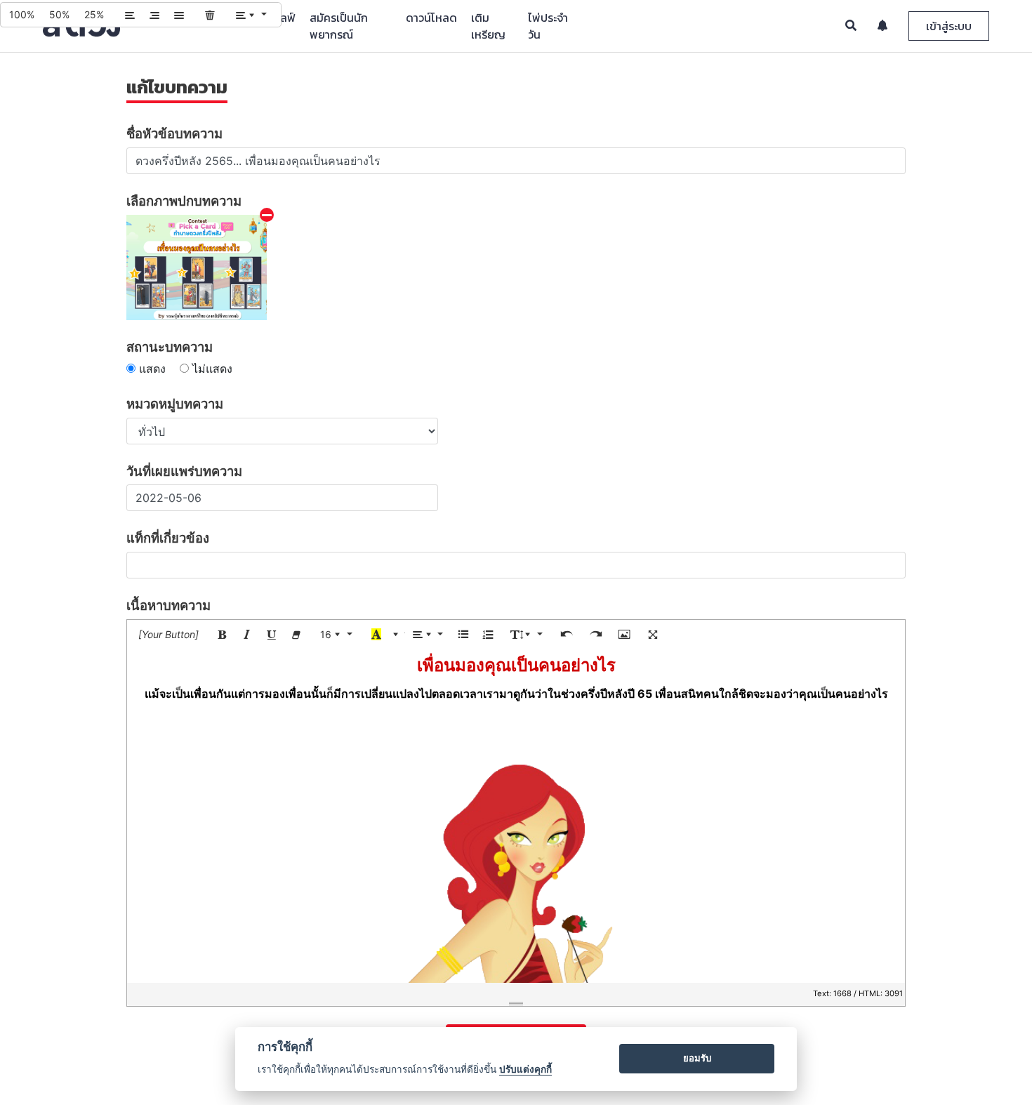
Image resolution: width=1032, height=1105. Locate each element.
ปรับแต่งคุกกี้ (525, 1069)
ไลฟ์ (286, 17)
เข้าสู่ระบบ (949, 26)
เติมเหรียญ (488, 26)
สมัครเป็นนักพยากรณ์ (339, 26)
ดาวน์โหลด (431, 17)
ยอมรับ (697, 1058)
